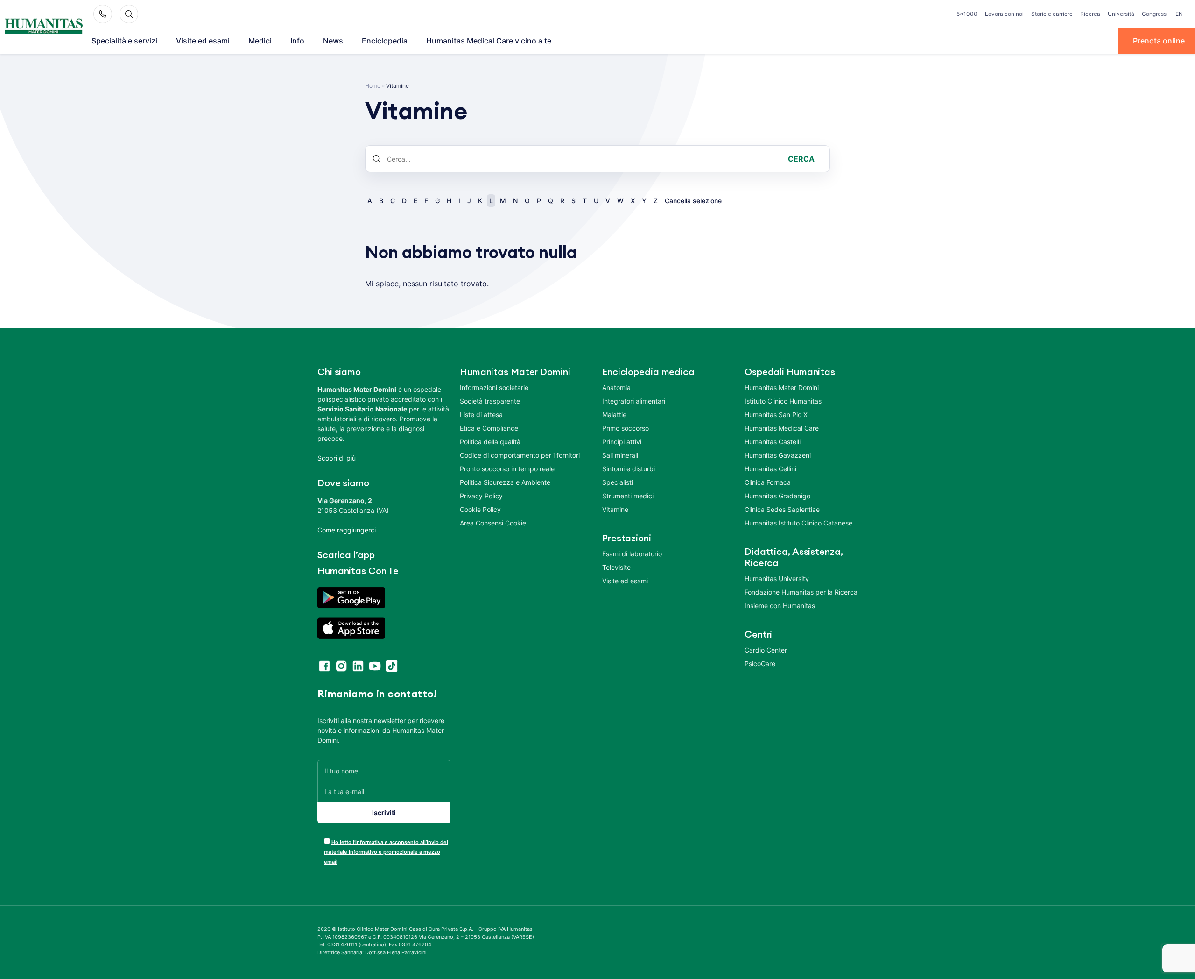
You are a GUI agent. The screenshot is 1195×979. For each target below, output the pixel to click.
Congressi (1155, 13)
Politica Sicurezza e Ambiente (505, 482)
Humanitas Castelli (773, 442)
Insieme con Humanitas (780, 606)
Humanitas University (777, 578)
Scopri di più (336, 458)
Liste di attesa (481, 415)
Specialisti (617, 482)
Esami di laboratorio (632, 554)
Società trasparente (490, 401)
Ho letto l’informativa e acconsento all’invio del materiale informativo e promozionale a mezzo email (386, 852)
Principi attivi (621, 442)
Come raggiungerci (346, 530)
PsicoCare (760, 663)
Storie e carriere (1052, 13)
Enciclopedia (385, 40)
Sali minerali (620, 455)
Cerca (801, 158)
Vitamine (615, 509)
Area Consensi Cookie (493, 523)
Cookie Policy (480, 509)
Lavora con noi (1004, 13)
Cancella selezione (693, 201)
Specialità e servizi (124, 40)
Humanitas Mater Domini (782, 387)
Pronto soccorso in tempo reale (507, 469)
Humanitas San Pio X (776, 415)
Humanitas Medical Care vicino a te (488, 40)
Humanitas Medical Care (782, 428)
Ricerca (1090, 13)
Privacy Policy (481, 496)
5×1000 (966, 13)
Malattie (614, 415)
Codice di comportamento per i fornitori (520, 455)
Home (372, 85)
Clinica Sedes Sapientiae (782, 509)
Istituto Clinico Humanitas (783, 401)
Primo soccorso (625, 428)
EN (1179, 13)
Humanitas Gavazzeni (778, 455)
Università (1121, 13)
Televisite (616, 567)
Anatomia (616, 387)
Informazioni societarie (494, 387)
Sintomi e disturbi (628, 469)
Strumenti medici (628, 496)
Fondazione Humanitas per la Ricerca (801, 592)
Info (297, 40)
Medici (260, 40)
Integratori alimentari (633, 401)
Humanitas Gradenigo (777, 496)
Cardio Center (766, 650)
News (333, 40)
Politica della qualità (490, 442)
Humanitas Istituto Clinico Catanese (798, 523)
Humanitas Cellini (770, 469)
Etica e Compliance (489, 428)
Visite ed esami (203, 40)
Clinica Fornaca (768, 482)
